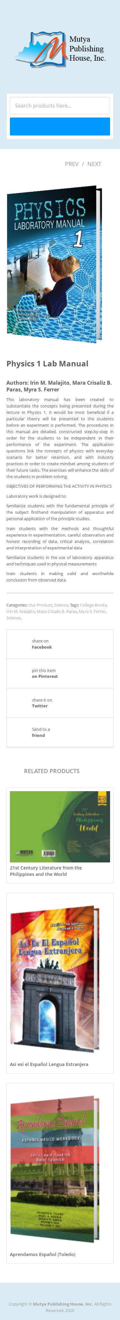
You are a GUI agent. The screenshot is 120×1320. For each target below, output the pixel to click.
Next (94, 164)
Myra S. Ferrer (92, 611)
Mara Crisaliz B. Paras (57, 611)
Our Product (40, 605)
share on (42, 644)
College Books (93, 605)
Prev (72, 164)
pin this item (45, 673)
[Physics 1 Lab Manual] (60, 261)
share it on (42, 703)
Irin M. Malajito (20, 611)
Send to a (41, 732)
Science (61, 605)
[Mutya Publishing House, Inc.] (60, 43)
